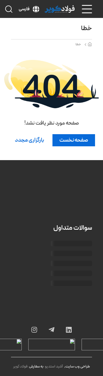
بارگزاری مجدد (29, 140)
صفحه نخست (73, 140)
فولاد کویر (20, 366)
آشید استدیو (54, 366)
